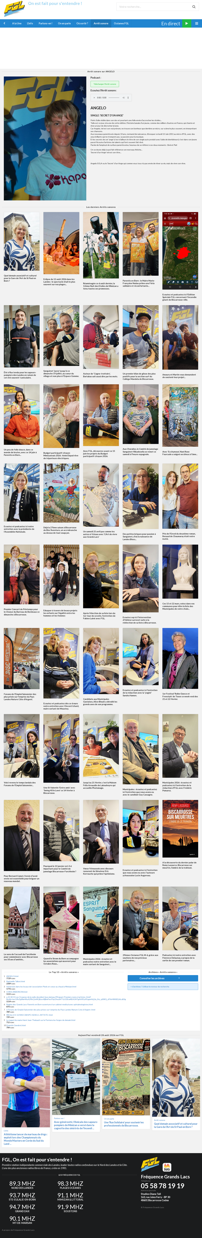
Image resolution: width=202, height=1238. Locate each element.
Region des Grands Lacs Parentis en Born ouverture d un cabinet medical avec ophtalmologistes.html (49, 1004)
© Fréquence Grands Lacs (152, 1207)
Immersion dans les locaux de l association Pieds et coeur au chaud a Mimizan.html (41, 986)
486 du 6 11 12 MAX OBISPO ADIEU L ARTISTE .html (29, 1015)
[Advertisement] (101, 48)
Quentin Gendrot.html (16, 1025)
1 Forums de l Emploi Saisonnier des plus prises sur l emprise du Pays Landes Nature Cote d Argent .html (50, 1009)
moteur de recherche (160, 986)
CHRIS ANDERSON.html (16, 992)
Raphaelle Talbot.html (15, 981)
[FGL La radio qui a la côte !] (15, 16)
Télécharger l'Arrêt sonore (104, 84)
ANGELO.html (12, 976)
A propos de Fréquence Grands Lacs (18, 1230)
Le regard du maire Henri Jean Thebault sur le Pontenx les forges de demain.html (40, 1020)
